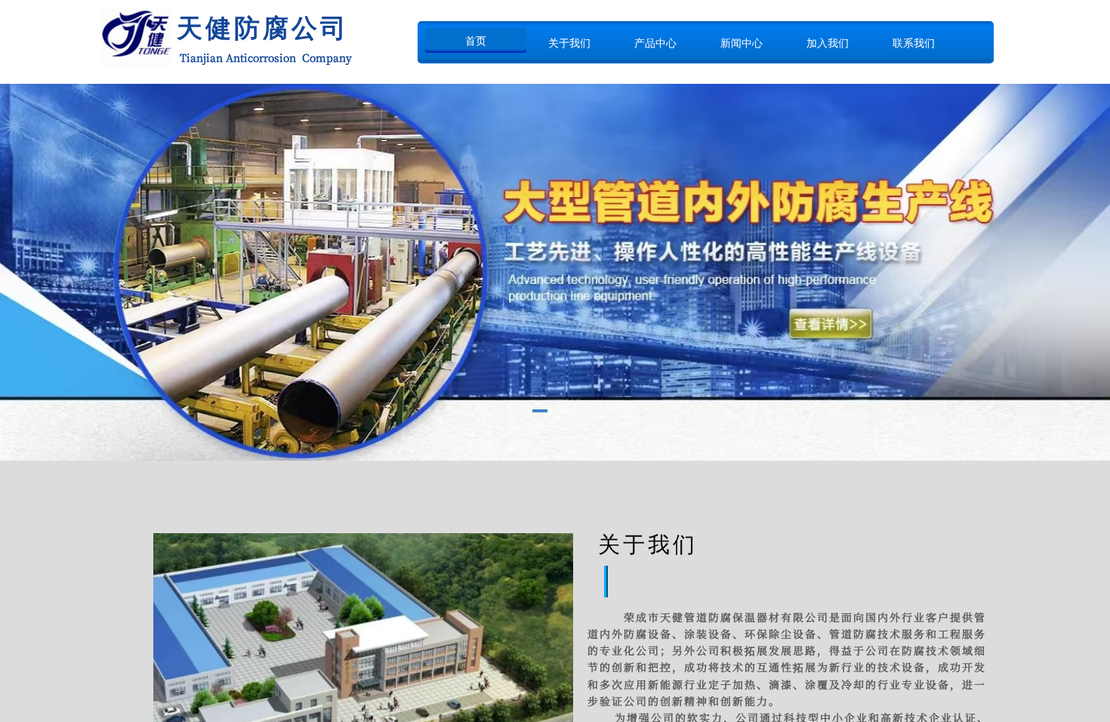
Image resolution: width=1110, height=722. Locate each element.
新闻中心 (741, 43)
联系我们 (914, 43)
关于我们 (569, 43)
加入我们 (827, 43)
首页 (475, 41)
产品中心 (655, 43)
